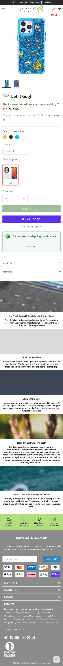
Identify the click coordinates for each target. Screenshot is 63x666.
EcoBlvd (24, 662)
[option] (31, 45)
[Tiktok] (34, 637)
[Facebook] (11, 637)
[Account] (53, 9)
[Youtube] (17, 637)
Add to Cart (31, 208)
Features (7, 271)
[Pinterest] (28, 637)
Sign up (52, 558)
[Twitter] (5, 637)
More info (31, 246)
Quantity (7, 191)
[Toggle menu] (3, 9)
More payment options (31, 226)
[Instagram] (22, 637)
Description (8, 263)
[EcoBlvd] (31, 9)
